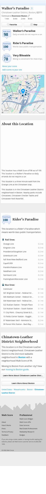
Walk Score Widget (26, 419)
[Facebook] (7, 418)
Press (4, 429)
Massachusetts (19, 389)
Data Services (24, 425)
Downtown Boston (20, 16)
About (4, 422)
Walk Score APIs (25, 422)
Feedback (5, 435)
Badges (22, 435)
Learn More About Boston (23, 383)
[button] (23, 91)
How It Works (6, 425)
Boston (32, 12)
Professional (26, 415)
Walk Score (7, 415)
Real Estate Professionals (28, 429)
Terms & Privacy (7, 432)
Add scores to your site (12, 70)
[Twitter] (3, 418)
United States (7, 389)
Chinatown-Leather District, (15, 12)
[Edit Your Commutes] (29, 15)
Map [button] (35, 25)
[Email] (11, 418)
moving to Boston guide (17, 369)
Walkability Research (27, 432)
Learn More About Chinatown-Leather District (23, 375)
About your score (9, 66)
